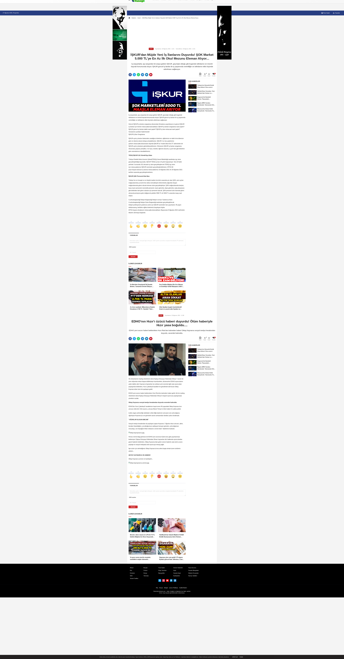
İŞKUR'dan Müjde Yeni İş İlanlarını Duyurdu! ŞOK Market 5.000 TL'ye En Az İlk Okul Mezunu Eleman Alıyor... (170, 18)
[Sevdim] (145, 223)
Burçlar (146, 567)
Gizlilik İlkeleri (183, 587)
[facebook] (130, 74)
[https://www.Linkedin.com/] (171, 580)
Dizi (131, 570)
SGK (131, 575)
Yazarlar (337, 13)
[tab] (134, 235)
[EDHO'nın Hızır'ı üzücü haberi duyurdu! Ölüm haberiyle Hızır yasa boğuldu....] (157, 359)
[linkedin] (146, 74)
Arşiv (174, 570)
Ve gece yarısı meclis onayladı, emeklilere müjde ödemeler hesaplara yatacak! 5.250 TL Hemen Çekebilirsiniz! (142, 558)
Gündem (132, 573)
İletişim (166, 587)
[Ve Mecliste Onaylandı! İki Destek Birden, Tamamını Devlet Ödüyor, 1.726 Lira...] (142, 275)
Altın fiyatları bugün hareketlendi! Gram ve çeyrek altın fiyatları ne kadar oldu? (170, 308)
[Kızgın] (159, 223)
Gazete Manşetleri (193, 570)
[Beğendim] (131, 223)
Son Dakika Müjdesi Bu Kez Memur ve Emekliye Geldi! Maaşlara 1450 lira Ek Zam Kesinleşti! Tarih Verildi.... (171, 286)
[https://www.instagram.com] (163, 580)
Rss (157, 587)
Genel (139, 18)
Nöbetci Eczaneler (193, 573)
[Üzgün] (180, 223)
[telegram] (142, 74)
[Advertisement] (172, 32)
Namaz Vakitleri (192, 575)
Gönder (133, 256)
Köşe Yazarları (162, 570)
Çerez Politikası (173, 587)
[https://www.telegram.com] (175, 580)
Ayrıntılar (235, 657)
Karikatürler (176, 575)
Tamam (241, 657)
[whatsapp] (138, 74)
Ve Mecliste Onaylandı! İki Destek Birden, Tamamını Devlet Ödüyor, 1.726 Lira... (141, 286)
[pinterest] (150, 74)
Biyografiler (161, 573)
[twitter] (134, 74)
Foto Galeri (326, 13)
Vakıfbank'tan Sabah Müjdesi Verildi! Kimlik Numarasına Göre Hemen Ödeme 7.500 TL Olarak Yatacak (171, 536)
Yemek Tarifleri (134, 578)
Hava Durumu (192, 567)
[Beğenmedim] (152, 223)
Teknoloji (146, 575)
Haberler (134, 18)
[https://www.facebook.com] (167, 580)
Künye (145, 573)
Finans (145, 570)
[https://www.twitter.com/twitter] (159, 580)
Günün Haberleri (178, 567)
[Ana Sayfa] (129, 18)
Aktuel (131, 567)
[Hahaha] (166, 223)
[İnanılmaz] (173, 223)
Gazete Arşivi (177, 573)
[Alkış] (138, 223)
